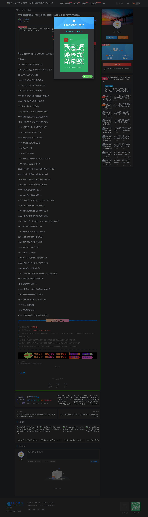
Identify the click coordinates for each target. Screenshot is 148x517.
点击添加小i (87, 77)
